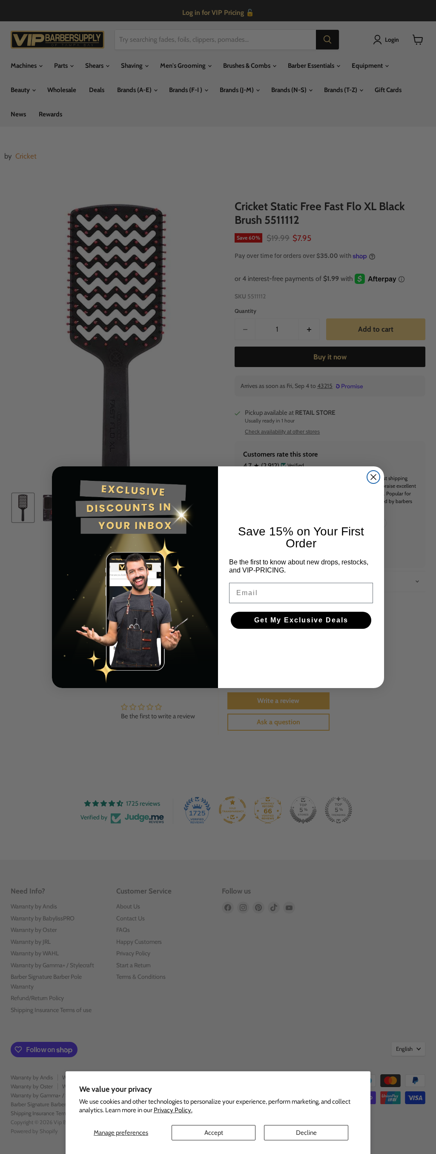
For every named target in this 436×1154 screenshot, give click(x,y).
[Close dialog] (373, 477)
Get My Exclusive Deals (301, 620)
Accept (213, 1133)
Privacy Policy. (173, 1110)
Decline (306, 1133)
